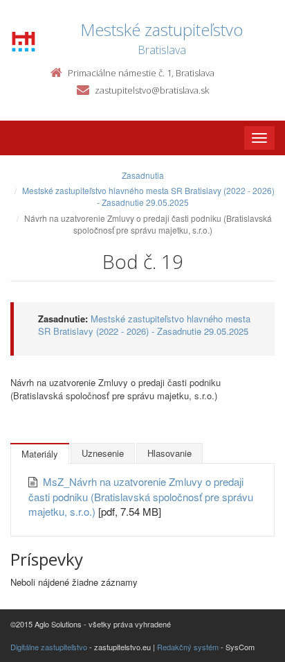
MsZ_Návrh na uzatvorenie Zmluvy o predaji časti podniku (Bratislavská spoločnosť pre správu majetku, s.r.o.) (140, 496)
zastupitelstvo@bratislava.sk (152, 90)
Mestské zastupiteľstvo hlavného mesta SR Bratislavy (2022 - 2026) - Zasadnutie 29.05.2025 (148, 196)
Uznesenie (103, 453)
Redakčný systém (188, 646)
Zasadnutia (143, 175)
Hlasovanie (169, 453)
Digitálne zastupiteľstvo (48, 646)
